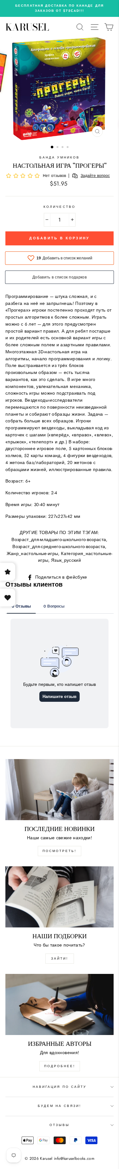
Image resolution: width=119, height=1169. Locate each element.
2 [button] (58, 147)
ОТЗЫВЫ (59, 1125)
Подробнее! (59, 1066)
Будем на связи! (60, 1105)
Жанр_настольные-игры (32, 553)
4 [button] (68, 147)
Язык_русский (66, 560)
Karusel (27, 27)
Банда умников (59, 157)
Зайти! (59, 958)
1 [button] (52, 147)
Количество (59, 206)
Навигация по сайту (59, 1086)
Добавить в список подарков (59, 277)
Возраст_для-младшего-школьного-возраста (58, 539)
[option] (59, 8)
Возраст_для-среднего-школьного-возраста (58, 546)
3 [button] (63, 147)
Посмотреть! (59, 851)
